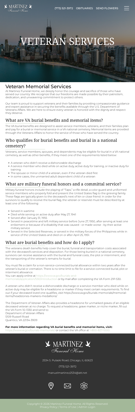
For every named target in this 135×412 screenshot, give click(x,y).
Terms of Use (67, 407)
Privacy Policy (48, 407)
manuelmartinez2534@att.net (67, 372)
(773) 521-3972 (67, 366)
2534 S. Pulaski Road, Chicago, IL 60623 (67, 360)
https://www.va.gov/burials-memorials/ (30, 330)
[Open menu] (126, 8)
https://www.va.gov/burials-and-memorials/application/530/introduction (41, 277)
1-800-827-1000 (100, 330)
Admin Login (86, 407)
